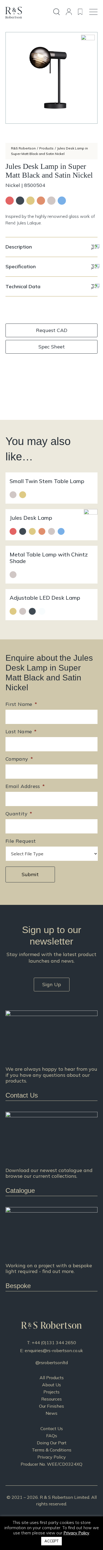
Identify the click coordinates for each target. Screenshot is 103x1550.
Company (19, 759)
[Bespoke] (51, 1249)
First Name (21, 704)
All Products (52, 1377)
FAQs (51, 1435)
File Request (20, 841)
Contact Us (51, 1428)
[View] (51, 1154)
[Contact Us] (51, 1056)
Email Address (25, 786)
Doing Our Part (51, 1442)
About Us (51, 1384)
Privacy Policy (51, 1457)
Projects (51, 1392)
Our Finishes (51, 1406)
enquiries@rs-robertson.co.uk (54, 1350)
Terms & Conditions (51, 1450)
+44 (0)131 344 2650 (54, 1342)
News (51, 1413)
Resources (51, 1399)
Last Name (21, 731)
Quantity (18, 813)
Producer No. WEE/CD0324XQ (51, 1464)
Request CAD (51, 330)
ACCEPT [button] (51, 1541)
